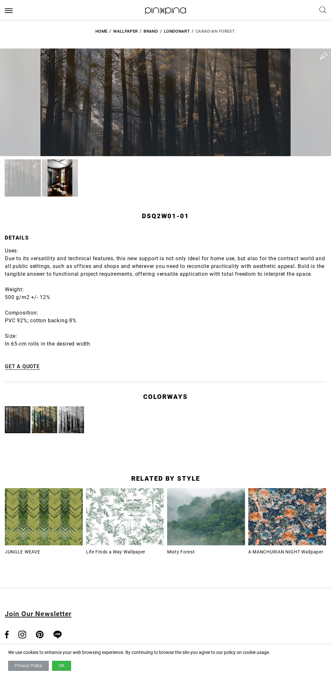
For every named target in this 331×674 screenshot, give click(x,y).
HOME (101, 31)
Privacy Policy (28, 665)
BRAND (151, 31)
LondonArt (177, 31)
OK (62, 665)
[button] (22, 178)
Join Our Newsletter (38, 614)
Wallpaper (125, 31)
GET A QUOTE (22, 366)
